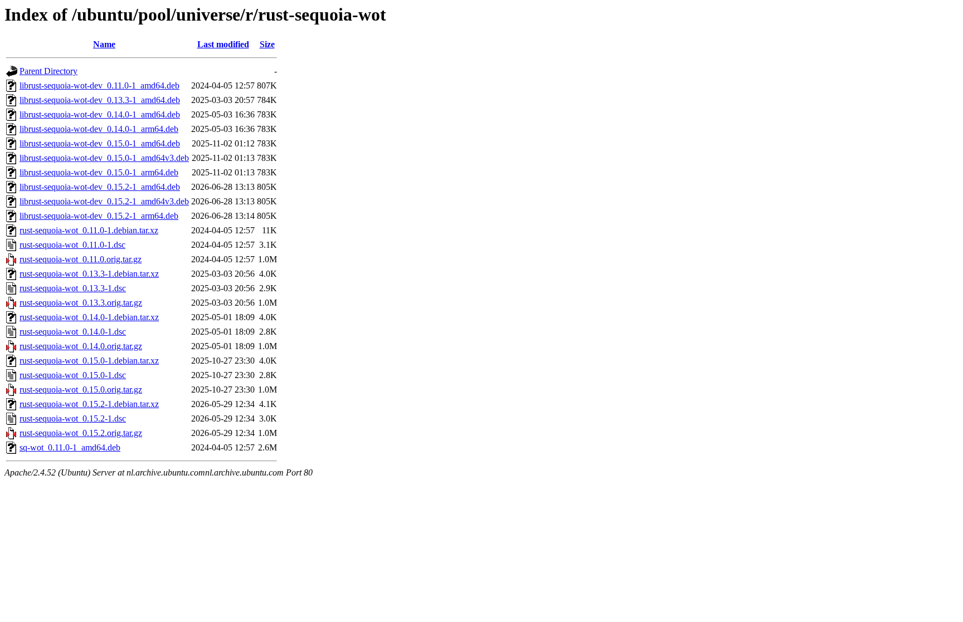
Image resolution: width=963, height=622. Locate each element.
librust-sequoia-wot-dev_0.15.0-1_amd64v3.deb (104, 158)
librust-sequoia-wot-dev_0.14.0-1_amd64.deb (100, 114)
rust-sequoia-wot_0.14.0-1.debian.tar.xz (89, 317)
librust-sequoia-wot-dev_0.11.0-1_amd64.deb (99, 85)
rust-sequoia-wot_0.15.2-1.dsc (73, 418)
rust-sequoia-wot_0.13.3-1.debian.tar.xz (89, 273)
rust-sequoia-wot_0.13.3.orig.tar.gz (81, 302)
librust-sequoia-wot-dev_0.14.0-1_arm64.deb (99, 129)
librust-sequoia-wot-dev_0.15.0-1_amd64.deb (100, 143)
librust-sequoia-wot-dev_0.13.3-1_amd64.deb (100, 100)
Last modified (223, 44)
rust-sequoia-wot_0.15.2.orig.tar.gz (81, 433)
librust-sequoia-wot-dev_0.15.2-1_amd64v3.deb (104, 201)
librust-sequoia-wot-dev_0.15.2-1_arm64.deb (99, 216)
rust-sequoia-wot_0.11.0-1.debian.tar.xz (89, 230)
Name (104, 44)
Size (267, 44)
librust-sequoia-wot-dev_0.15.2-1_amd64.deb (100, 187)
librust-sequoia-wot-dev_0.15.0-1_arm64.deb (99, 172)
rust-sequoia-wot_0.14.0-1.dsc (73, 331)
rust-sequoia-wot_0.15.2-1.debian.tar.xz (89, 404)
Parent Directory (48, 71)
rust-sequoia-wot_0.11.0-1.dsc (72, 244)
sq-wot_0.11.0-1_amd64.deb (70, 447)
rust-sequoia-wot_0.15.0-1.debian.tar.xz (89, 360)
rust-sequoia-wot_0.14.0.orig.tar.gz (81, 346)
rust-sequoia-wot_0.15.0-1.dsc (73, 375)
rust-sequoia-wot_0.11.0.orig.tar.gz (81, 259)
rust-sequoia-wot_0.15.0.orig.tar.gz (81, 389)
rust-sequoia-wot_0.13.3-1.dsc (73, 288)
